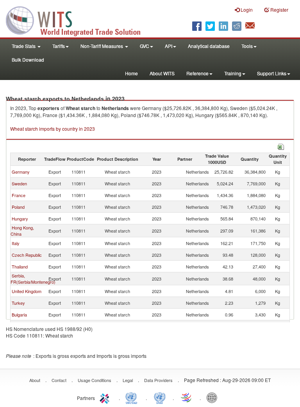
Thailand (20, 266)
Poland (18, 207)
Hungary (20, 218)
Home (131, 73)
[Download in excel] (281, 145)
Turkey (18, 303)
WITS (78, 19)
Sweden (19, 183)
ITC (106, 397)
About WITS (162, 73)
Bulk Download (28, 59)
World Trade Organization (187, 397)
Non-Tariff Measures (102, 46)
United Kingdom (26, 291)
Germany (21, 172)
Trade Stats (24, 46)
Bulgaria (19, 314)
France (18, 195)
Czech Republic (27, 255)
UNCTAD (133, 397)
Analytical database (209, 46)
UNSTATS (160, 397)
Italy (16, 243)
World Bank (213, 397)
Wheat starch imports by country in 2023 (52, 128)
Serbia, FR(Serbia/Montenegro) (33, 278)
